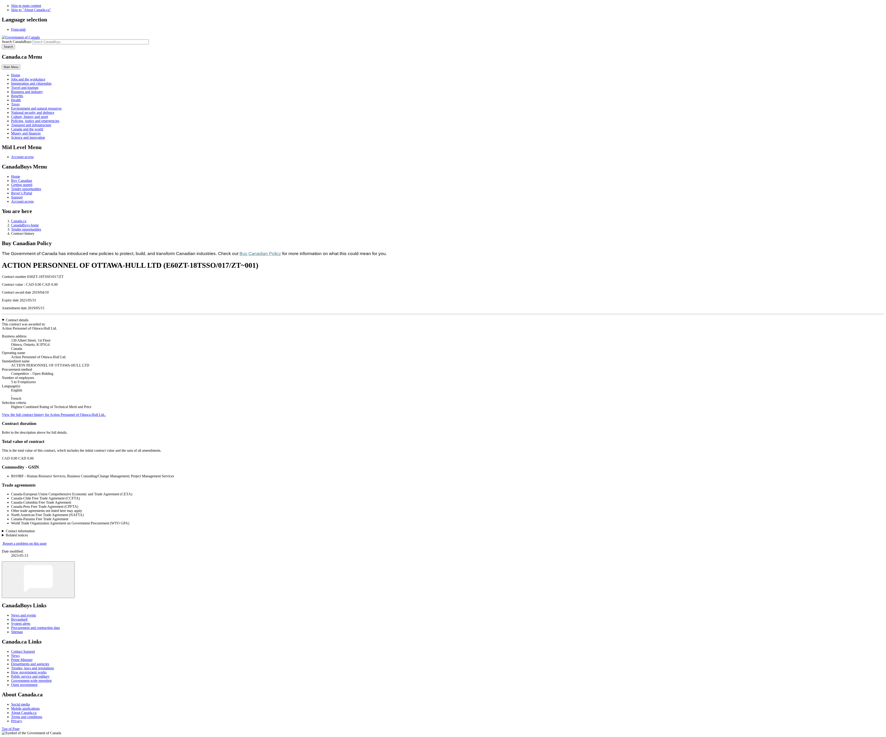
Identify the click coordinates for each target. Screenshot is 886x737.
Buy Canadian (21, 181)
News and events (23, 615)
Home (15, 176)
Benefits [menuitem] (17, 96)
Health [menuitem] (16, 100)
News (15, 656)
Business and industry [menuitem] (27, 92)
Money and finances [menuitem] (26, 133)
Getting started (21, 185)
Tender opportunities (26, 189)
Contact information (20, 531)
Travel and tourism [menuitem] (24, 88)
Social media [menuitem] (20, 704)
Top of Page (11, 729)
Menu (11, 67)
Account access (22, 157)
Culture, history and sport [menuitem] (29, 117)
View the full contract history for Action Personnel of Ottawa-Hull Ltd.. (54, 415)
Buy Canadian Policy (260, 253)
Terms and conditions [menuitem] (26, 717)
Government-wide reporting (31, 681)
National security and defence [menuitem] (32, 112)
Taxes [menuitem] (15, 104)
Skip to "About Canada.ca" (31, 10)
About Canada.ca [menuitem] (23, 713)
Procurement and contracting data (35, 628)
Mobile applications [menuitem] (25, 708)
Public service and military (30, 676)
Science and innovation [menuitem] (28, 137)
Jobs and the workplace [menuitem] (28, 79)
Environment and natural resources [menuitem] (36, 108)
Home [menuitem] (15, 75)
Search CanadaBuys (16, 42)
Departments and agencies (30, 664)
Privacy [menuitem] (16, 721)
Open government (24, 685)
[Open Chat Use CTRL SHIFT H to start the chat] (38, 579)
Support (17, 197)
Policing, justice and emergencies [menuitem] (35, 121)
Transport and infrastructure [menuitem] (31, 125)
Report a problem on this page (25, 543)
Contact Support (23, 651)
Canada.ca (18, 221)
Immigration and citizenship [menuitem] (31, 83)
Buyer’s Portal (21, 193)
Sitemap (17, 632)
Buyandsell (19, 619)
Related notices (17, 535)
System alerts (20, 624)
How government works (29, 672)
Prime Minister (22, 660)
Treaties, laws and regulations (32, 668)
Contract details (17, 320)
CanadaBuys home (25, 225)
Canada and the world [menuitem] (27, 129)
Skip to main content (26, 6)
